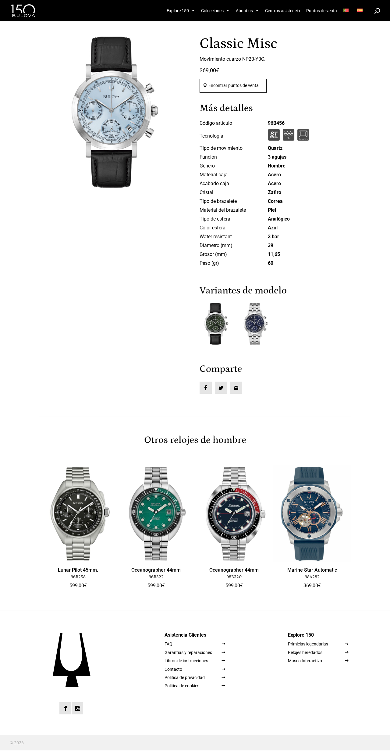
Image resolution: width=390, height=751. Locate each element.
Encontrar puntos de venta (233, 85)
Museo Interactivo (305, 660)
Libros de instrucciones (186, 660)
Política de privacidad (185, 677)
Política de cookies (182, 685)
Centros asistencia (282, 10)
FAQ (168, 643)
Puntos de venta (321, 10)
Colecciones (212, 10)
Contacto (173, 669)
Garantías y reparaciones (188, 652)
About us (244, 10)
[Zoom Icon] (114, 112)
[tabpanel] (114, 112)
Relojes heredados (305, 652)
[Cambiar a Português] (347, 10)
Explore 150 (178, 10)
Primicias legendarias (308, 643)
